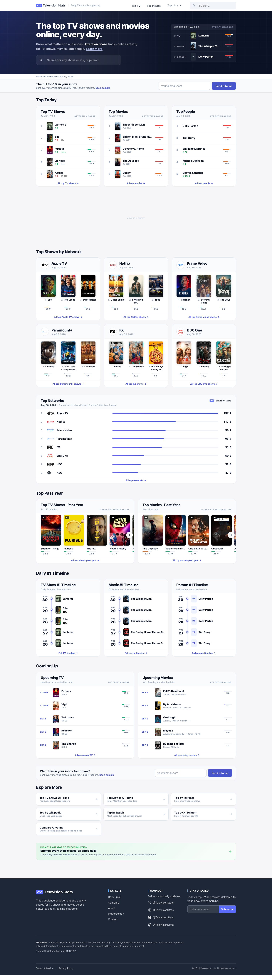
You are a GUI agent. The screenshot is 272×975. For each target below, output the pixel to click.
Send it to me (224, 85)
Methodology (116, 913)
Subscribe (227, 909)
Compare (113, 902)
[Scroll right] (129, 535)
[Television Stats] (51, 5)
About (111, 908)
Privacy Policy (66, 968)
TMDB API (71, 951)
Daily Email (114, 897)
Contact (113, 919)
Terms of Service (44, 968)
